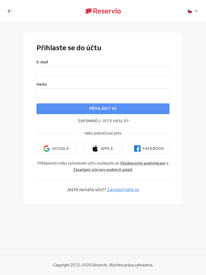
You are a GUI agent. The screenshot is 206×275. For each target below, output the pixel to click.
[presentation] (193, 11)
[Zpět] (9, 11)
